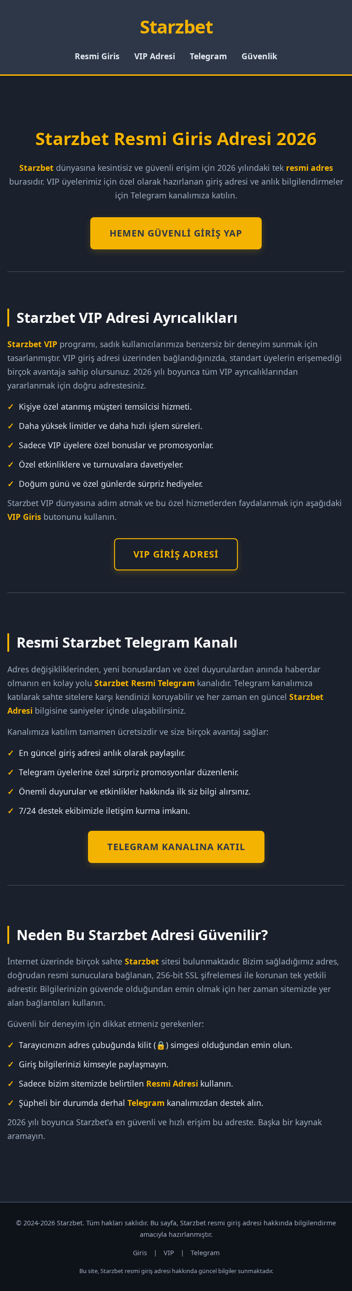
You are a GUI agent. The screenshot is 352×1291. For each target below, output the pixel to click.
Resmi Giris (97, 56)
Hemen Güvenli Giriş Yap (176, 233)
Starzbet (176, 26)
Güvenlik (259, 56)
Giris (140, 1252)
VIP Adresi (154, 56)
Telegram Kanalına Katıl (176, 846)
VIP (169, 1252)
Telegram (208, 56)
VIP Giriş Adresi (176, 554)
